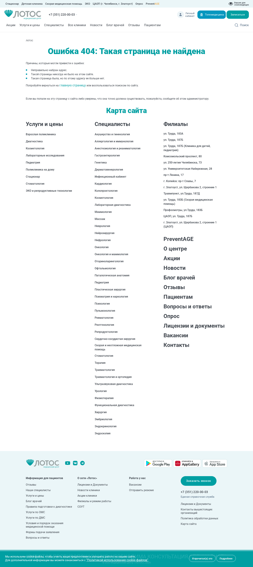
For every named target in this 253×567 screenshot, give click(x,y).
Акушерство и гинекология (112, 134)
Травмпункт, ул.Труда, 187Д (182, 193)
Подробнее (226, 558)
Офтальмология (105, 268)
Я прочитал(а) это (202, 558)
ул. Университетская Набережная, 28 (188, 168)
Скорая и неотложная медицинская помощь (118, 347)
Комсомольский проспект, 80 (183, 156)
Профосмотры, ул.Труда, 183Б (183, 210)
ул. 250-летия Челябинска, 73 (183, 162)
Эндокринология (106, 426)
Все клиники (77, 25)
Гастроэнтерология (107, 155)
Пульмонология (105, 310)
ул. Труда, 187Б (173, 139)
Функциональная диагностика (114, 405)
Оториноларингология (109, 261)
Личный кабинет (190, 14)
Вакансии (176, 335)
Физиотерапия (104, 398)
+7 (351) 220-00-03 (62, 14)
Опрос (172, 316)
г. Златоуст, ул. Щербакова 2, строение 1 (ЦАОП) (190, 224)
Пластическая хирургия (110, 289)
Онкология (102, 247)
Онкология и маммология (111, 254)
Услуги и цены (29, 25)
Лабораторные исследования (45, 155)
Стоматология (35, 183)
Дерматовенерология (109, 169)
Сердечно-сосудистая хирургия (115, 339)
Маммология (103, 212)
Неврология (102, 226)
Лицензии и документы (194, 325)
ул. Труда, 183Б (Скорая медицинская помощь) (188, 201)
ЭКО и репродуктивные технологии (49, 190)
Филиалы (176, 124)
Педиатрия (33, 162)
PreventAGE (178, 239)
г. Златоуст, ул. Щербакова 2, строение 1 (190, 187)
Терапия (100, 362)
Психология (102, 303)
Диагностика (34, 141)
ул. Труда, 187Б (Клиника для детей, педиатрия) (187, 148)
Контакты (176, 345)
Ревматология (104, 317)
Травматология (105, 370)
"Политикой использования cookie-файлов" (117, 560)
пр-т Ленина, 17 (174, 175)
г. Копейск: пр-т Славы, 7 (180, 181)
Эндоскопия (102, 433)
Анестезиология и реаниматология (117, 148)
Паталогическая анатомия (112, 275)
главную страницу (72, 85)
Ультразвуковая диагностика (114, 384)
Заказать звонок (198, 481)
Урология (101, 391)
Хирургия (101, 412)
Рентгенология (104, 324)
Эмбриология (103, 419)
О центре (175, 248)
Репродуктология (106, 331)
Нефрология (103, 240)
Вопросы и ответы (188, 306)
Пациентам (152, 25)
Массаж (100, 219)
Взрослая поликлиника (41, 134)
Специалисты (54, 25)
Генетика (101, 162)
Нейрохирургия (104, 233)
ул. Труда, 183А (173, 133)
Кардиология (103, 183)
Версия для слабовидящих (241, 4)
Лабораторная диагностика (113, 204)
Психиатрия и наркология (111, 296)
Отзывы (134, 25)
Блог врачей (115, 25)
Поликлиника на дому (40, 169)
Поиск (244, 25)
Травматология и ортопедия (113, 377)
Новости (96, 25)
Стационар (33, 176)
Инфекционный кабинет (110, 176)
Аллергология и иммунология (114, 141)
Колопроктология (106, 190)
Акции (10, 25)
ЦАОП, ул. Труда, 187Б (178, 216)
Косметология (35, 148)
